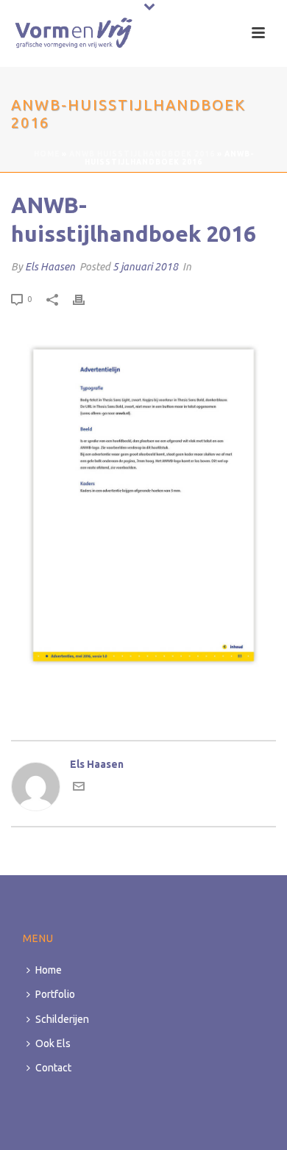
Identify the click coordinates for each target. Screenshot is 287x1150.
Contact (53, 1068)
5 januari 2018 (145, 267)
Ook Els (53, 1043)
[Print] (86, 298)
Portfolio (55, 994)
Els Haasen (50, 267)
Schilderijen (62, 1019)
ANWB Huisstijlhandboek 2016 (142, 154)
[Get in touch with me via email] (79, 788)
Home (47, 154)
